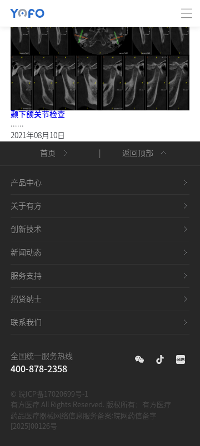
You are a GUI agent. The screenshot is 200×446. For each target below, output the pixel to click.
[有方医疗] (27, 6)
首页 (48, 153)
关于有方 (26, 206)
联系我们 (26, 322)
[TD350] (100, 55)
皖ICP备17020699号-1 (53, 394)
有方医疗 (156, 404)
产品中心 (26, 182)
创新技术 (26, 229)
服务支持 (26, 276)
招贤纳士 (26, 299)
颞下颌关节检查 (38, 114)
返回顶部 (137, 153)
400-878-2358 (39, 368)
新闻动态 (26, 252)
